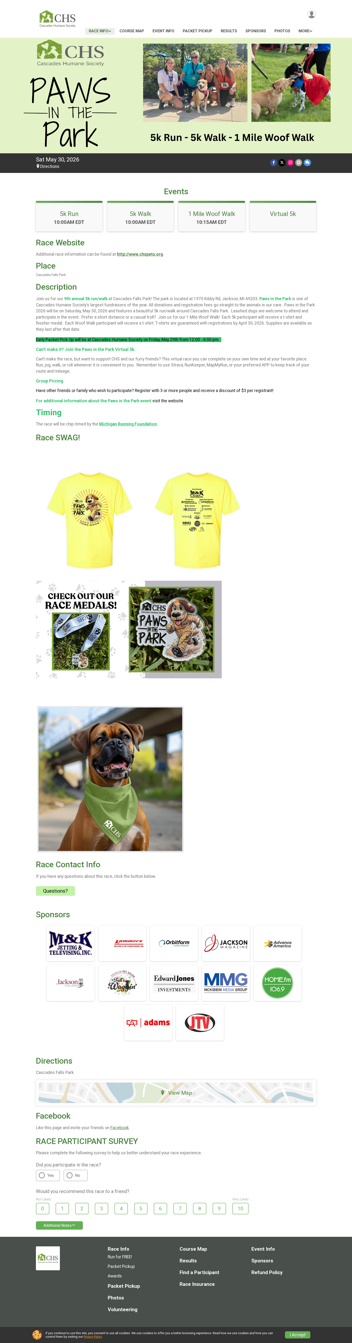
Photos (282, 31)
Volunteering (122, 1309)
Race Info (98, 31)
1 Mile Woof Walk (211, 213)
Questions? (55, 891)
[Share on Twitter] (281, 162)
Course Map (131, 31)
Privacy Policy (93, 1336)
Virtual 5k (283, 213)
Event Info (163, 31)
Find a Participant (199, 1272)
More (304, 31)
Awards (115, 1276)
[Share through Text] (307, 162)
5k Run (69, 213)
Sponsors (255, 31)
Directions (49, 166)
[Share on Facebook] (273, 162)
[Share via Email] (298, 162)
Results (229, 31)
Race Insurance (197, 1284)
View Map (180, 1093)
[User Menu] (311, 14)
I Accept (298, 1334)
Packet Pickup (197, 31)
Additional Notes (58, 1225)
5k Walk (140, 213)
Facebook (119, 1127)
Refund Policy (267, 1272)
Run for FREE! (120, 1257)
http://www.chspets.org (140, 254)
